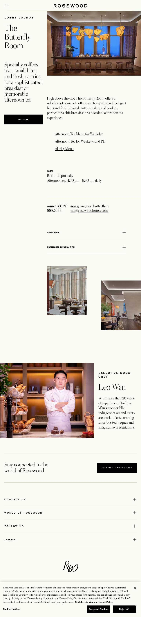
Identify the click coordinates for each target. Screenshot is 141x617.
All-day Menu (64, 149)
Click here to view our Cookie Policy (94, 602)
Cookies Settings (11, 609)
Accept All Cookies (98, 609)
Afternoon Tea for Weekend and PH (80, 141)
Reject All (124, 609)
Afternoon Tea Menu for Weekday (79, 134)
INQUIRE (23, 119)
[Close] (135, 588)
